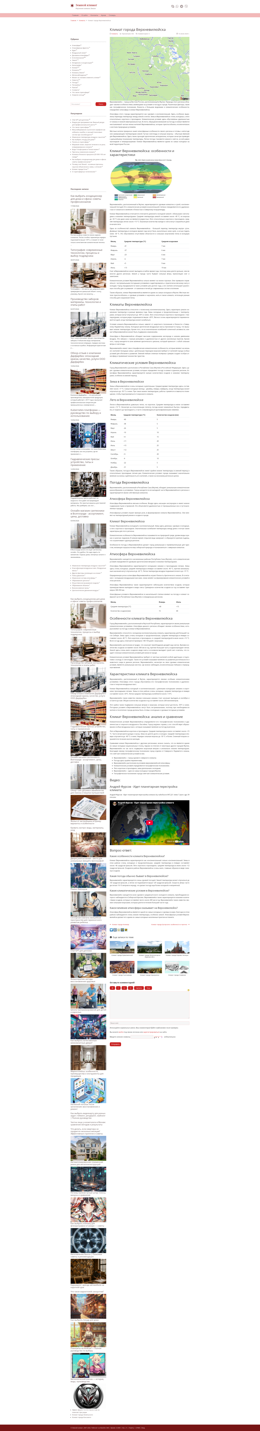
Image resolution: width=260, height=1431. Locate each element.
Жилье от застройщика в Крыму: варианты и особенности (86, 822)
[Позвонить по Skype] (173, 6)
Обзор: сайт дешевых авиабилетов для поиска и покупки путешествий (87, 791)
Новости (76, 80)
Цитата (139, 988)
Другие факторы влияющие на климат (86, 573)
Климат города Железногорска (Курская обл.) (149, 956)
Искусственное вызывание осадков (85, 583)
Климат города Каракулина (149, 975)
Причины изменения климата (83, 152)
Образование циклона (80, 580)
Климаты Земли (78, 73)
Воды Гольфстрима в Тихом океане (85, 149)
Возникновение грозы (80, 588)
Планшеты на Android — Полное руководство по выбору (86, 1349)
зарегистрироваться (151, 1032)
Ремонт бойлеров (79, 889)
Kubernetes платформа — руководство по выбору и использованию (86, 412)
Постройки (76, 85)
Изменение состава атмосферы (83, 578)
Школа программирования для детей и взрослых (88, 1010)
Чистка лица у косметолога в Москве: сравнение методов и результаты (88, 1123)
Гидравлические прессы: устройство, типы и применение (85, 462)
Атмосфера (76, 45)
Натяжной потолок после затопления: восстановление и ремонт (85, 1106)
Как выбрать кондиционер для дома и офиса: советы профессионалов (86, 198)
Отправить (115, 1044)
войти (121, 1032)
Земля (75, 60)
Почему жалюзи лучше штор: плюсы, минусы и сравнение (88, 1193)
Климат (75, 68)
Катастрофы (77, 65)
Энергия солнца (78, 95)
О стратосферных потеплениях (83, 172)
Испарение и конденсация (82, 63)
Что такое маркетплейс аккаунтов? (87, 1291)
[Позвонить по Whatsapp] (178, 6)
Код (148, 988)
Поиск (101, 104)
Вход (143, 1428)
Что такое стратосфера (80, 92)
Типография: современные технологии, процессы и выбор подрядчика (86, 252)
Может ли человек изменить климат (86, 77)
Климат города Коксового (81, 1417)
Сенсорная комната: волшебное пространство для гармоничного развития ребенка (86, 920)
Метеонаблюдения (79, 75)
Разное (75, 87)
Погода (75, 82)
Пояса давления (78, 575)
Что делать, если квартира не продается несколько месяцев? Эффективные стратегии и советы (87, 1131)
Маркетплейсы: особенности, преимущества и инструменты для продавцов (87, 1073)
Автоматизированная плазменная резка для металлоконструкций (87, 1163)
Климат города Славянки (177, 975)
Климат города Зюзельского (82, 1415)
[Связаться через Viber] (187, 6)
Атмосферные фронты (81, 48)
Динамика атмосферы (81, 55)
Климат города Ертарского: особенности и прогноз (169, 924)
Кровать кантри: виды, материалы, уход (87, 828)
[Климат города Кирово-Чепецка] (177, 947)
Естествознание (79, 58)
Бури (74, 50)
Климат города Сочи (79, 169)
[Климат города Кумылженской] (122, 947)
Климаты (82, 20)
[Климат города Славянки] (177, 967)
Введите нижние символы (120, 1037)
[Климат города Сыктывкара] (122, 967)
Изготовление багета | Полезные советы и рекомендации (86, 1255)
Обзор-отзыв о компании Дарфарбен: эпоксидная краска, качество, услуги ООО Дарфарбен (88, 357)
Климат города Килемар (120, 924)
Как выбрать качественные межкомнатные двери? (84, 1041)
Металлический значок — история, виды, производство (87, 1380)
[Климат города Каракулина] (149, 967)
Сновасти (76, 90)
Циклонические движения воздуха (85, 590)
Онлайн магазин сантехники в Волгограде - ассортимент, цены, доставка (87, 513)
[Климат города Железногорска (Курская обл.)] (149, 947)
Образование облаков (80, 585)
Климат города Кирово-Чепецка (177, 955)
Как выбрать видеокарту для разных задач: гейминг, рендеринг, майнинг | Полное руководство (88, 1115)
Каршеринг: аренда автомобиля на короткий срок (87, 1286)
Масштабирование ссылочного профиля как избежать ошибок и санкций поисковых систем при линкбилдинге (88, 132)
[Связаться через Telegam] (182, 6)
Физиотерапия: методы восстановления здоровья (83, 980)
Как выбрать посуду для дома (83, 140)
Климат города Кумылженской (122, 955)
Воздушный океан (79, 53)
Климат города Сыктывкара (122, 975)
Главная (73, 20)
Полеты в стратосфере (80, 142)
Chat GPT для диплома (80, 120)
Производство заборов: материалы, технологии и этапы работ (86, 302)
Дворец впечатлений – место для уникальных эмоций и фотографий (87, 859)
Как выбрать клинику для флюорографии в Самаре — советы (87, 1224)
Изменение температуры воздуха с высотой (88, 137)
